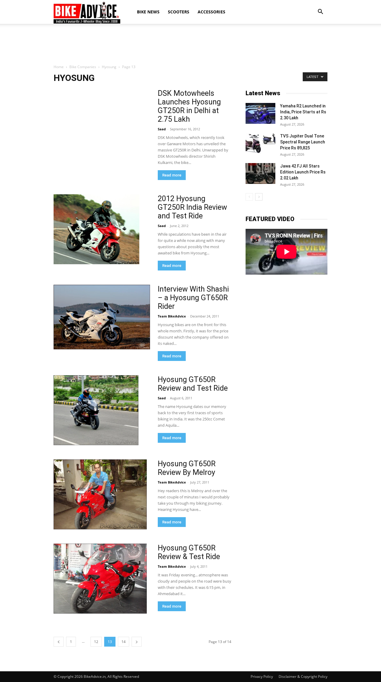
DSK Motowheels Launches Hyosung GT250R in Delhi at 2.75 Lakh (189, 106)
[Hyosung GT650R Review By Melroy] (100, 494)
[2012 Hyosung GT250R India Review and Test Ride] (96, 229)
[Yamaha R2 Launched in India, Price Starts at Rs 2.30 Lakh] (260, 113)
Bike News (148, 12)
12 (96, 641)
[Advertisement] (190, 44)
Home (59, 66)
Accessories (211, 12)
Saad (162, 129)
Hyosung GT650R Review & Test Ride (189, 552)
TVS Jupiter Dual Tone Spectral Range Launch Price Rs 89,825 (302, 142)
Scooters (178, 12)
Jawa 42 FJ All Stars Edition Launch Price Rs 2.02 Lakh (303, 172)
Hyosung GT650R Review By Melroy (187, 468)
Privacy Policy (262, 676)
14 (123, 641)
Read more (171, 175)
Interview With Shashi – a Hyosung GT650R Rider (193, 298)
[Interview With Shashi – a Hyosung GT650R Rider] (102, 317)
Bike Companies (82, 66)
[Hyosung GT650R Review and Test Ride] (96, 410)
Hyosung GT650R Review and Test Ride (193, 383)
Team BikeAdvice (172, 316)
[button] (320, 11)
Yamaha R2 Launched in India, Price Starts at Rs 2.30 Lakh (303, 112)
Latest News (263, 93)
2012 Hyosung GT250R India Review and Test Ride (192, 207)
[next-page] (137, 642)
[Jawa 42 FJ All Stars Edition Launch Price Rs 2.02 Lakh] (260, 173)
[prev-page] (59, 642)
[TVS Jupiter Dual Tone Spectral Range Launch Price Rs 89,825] (260, 143)
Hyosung (109, 66)
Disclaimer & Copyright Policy (303, 676)
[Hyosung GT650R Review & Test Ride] (100, 579)
